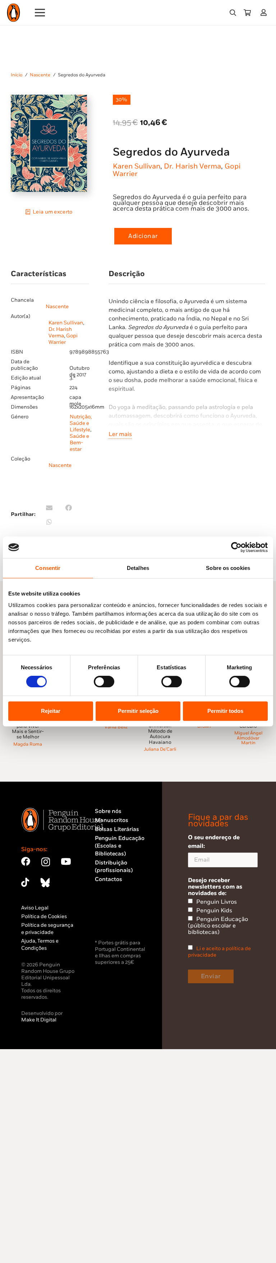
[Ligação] (265, 12)
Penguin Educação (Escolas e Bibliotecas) (119, 846)
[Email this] (49, 507)
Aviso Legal (35, 908)
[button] (233, 13)
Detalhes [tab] (138, 568)
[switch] (104, 681)
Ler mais (120, 434)
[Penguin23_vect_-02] (116, 919)
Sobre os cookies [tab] (228, 568)
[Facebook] (25, 861)
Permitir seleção (138, 711)
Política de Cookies (44, 916)
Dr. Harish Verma (192, 166)
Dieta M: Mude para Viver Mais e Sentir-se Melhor (27, 729)
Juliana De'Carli (160, 749)
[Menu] (40, 13)
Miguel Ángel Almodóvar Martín (248, 738)
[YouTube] (66, 861)
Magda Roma (27, 744)
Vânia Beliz (116, 727)
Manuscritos (111, 820)
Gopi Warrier (63, 339)
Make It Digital (38, 1020)
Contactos (108, 879)
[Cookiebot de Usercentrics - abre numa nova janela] (236, 547)
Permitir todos (225, 711)
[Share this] (68, 507)
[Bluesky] (45, 882)
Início (16, 75)
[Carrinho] (247, 12)
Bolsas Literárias (117, 829)
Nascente (40, 75)
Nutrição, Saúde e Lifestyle (81, 423)
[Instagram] (45, 862)
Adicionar (143, 236)
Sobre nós (108, 811)
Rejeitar (50, 711)
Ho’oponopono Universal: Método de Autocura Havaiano (160, 731)
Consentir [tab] (47, 568)
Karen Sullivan (136, 166)
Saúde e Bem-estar (79, 442)
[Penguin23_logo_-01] (13, 12)
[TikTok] (25, 882)
